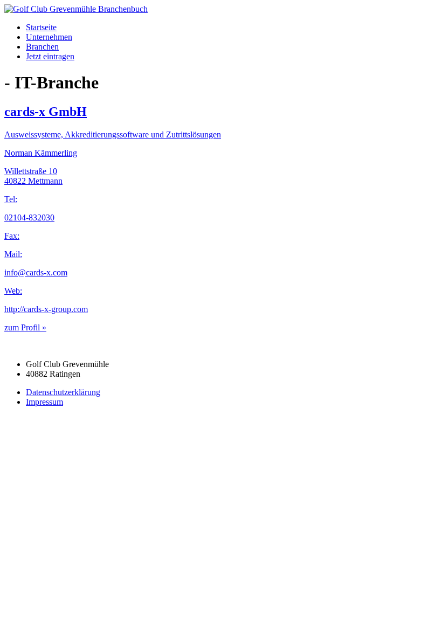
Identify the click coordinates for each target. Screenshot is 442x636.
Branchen (42, 46)
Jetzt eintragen (50, 56)
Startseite (41, 27)
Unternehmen (49, 37)
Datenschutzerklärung (63, 392)
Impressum (44, 401)
